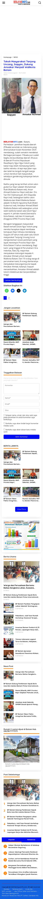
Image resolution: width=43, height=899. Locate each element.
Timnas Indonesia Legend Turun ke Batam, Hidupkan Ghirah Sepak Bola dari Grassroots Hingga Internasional (25, 640)
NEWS (5, 75)
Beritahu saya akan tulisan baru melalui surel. (20, 430)
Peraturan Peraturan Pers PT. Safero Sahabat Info (20, 895)
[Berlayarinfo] (22, 2)
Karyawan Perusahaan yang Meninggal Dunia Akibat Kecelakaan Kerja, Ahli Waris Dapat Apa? (22, 866)
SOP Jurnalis (6, 891)
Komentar (31, 839)
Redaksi (6, 889)
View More (21, 509)
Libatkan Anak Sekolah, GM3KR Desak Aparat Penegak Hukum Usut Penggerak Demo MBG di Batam (30, 343)
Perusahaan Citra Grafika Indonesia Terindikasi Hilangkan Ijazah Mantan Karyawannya (22, 873)
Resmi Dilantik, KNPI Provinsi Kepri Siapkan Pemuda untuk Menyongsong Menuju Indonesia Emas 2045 (12, 343)
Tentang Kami (17, 889)
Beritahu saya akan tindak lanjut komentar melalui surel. (21, 424)
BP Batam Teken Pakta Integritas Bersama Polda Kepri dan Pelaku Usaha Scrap (12, 361)
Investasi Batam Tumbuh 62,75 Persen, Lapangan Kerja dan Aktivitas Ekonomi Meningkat (27, 628)
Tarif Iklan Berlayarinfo (10, 893)
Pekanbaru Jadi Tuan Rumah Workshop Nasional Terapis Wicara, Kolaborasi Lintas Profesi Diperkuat (26, 617)
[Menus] (4, 2)
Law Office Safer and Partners (25, 891)
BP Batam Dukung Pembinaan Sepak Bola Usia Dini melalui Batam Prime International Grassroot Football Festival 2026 (30, 314)
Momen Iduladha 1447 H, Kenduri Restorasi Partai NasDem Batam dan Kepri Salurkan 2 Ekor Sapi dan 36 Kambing (30, 361)
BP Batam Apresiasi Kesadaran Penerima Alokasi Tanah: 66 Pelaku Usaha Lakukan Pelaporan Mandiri (26, 652)
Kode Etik (28, 889)
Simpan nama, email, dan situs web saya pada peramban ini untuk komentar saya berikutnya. (20, 417)
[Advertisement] (21, 29)
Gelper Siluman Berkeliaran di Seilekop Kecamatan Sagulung (23, 846)
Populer (11, 839)
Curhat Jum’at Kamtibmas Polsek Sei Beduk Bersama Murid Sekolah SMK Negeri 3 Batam (23, 860)
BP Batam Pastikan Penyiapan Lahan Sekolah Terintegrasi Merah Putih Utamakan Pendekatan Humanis (27, 605)
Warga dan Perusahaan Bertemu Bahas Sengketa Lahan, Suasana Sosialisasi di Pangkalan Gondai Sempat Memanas (12, 325)
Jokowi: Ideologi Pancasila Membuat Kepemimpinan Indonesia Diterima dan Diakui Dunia (23, 853)
